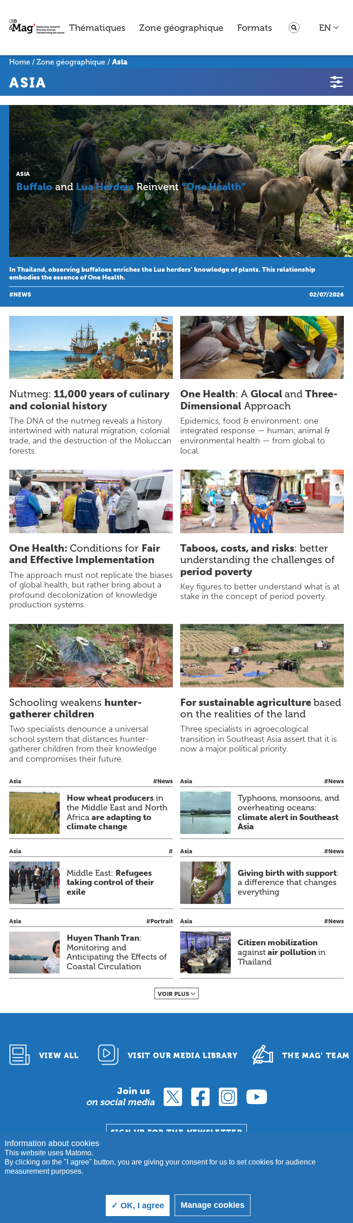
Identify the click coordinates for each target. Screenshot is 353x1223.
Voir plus (173, 993)
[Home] (36, 28)
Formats (254, 27)
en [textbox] (325, 27)
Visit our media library (183, 1055)
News (22, 294)
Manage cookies (213, 1205)
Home (19, 62)
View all (59, 1055)
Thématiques (97, 27)
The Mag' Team (316, 1055)
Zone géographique (181, 27)
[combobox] (329, 28)
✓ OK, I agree (137, 1205)
